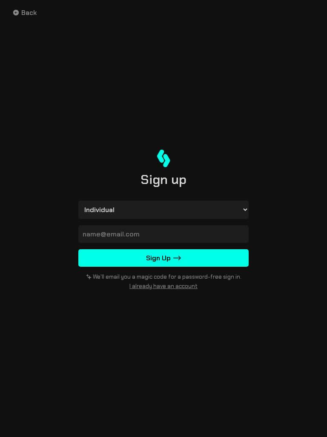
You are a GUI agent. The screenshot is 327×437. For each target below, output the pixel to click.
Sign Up (163, 257)
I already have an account (163, 286)
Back (29, 13)
